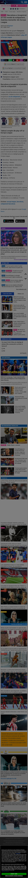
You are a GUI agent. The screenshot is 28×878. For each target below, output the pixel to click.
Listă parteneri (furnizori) (5, 871)
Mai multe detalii (18, 853)
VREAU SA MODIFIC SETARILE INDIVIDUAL (14, 875)
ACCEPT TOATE (14, 873)
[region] (14, 861)
